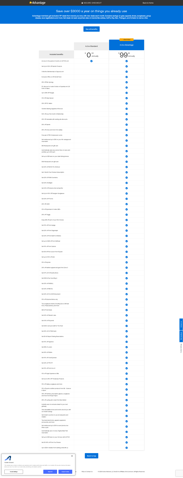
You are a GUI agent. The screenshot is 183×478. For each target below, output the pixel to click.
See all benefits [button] (91, 29)
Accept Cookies (65, 471)
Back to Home (148, 3)
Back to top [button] (91, 456)
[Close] (72, 456)
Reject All (50, 471)
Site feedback (181, 336)
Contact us (181, 324)
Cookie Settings (181, 348)
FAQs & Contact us (87, 471)
